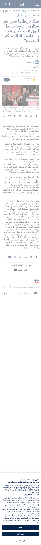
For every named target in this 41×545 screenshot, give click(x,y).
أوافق (20, 527)
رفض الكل (20, 534)
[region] (20, 509)
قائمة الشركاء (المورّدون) (31, 494)
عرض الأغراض (20, 540)
